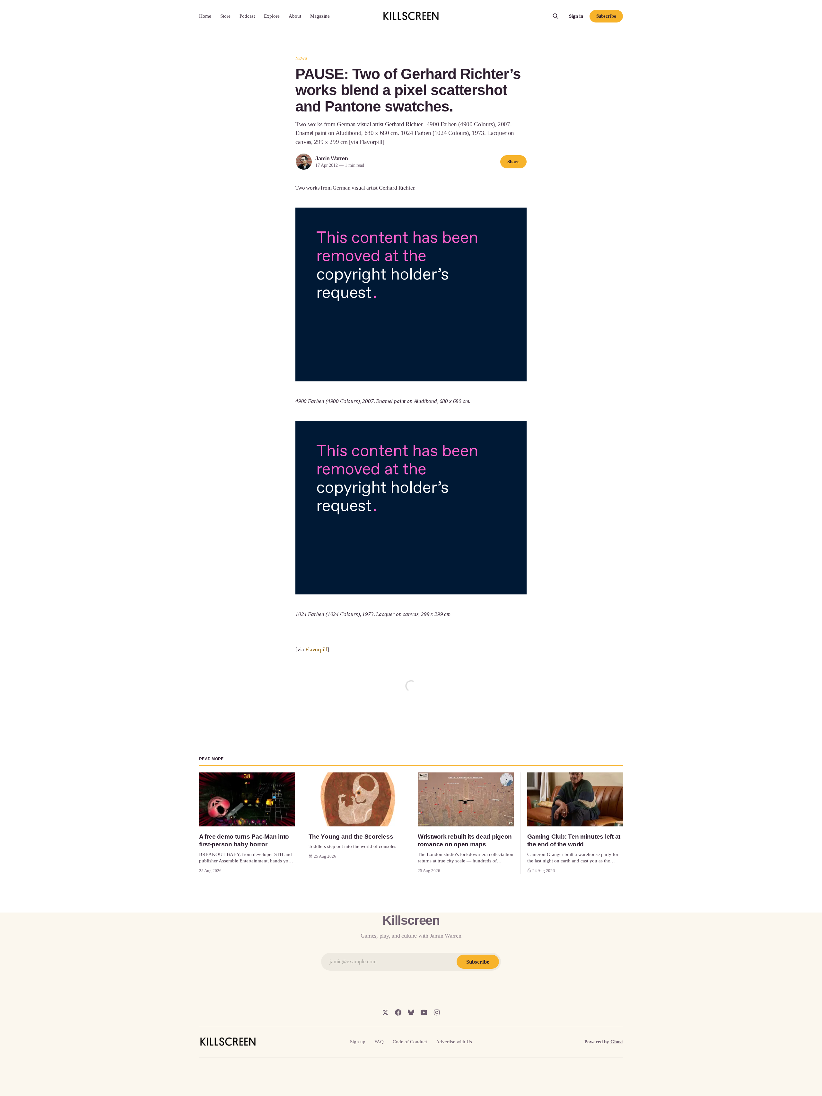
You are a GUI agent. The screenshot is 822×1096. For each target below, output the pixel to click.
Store (225, 16)
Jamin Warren (331, 158)
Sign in (576, 16)
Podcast (247, 16)
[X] (385, 1012)
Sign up (357, 1041)
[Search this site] (555, 16)
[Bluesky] (411, 1012)
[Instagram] (436, 1012)
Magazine (320, 16)
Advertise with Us (454, 1041)
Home (205, 16)
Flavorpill (316, 649)
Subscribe (606, 16)
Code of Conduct (410, 1041)
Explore (272, 16)
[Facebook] (398, 1012)
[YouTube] (424, 1012)
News (301, 58)
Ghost (616, 1041)
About (295, 16)
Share (513, 161)
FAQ (379, 1041)
